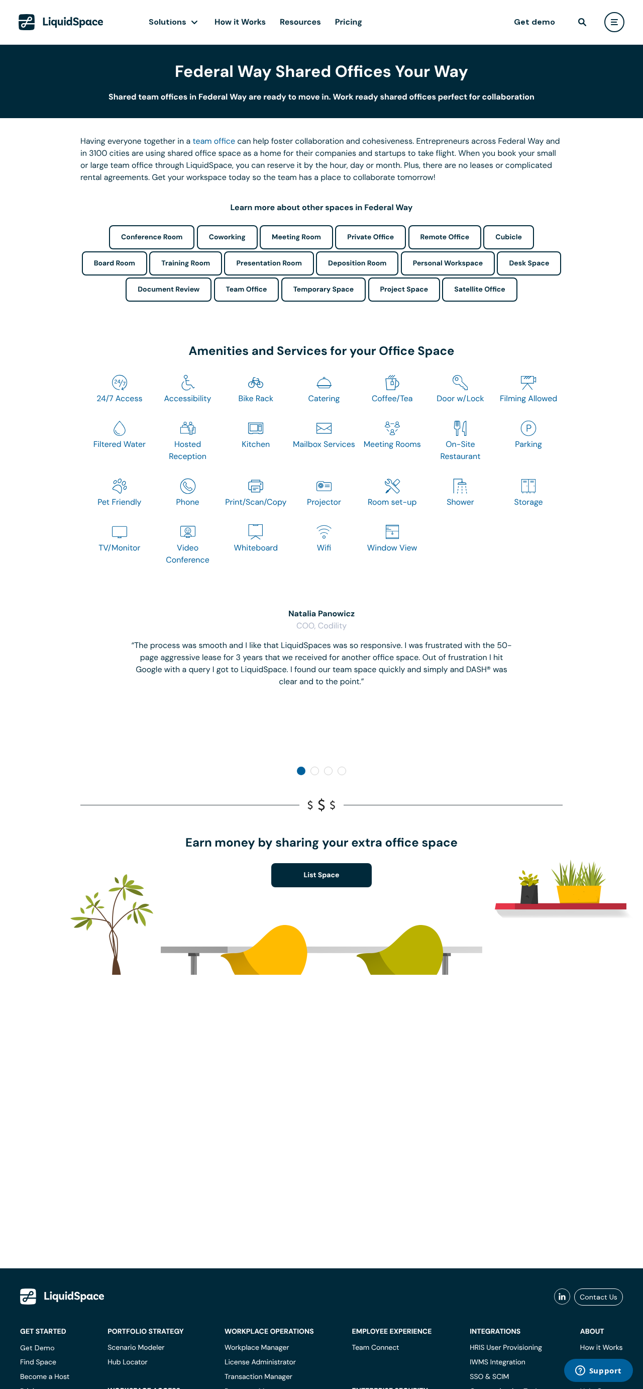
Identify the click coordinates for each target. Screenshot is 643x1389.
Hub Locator (128, 1362)
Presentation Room (268, 263)
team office (214, 141)
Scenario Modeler (136, 1347)
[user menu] (614, 22)
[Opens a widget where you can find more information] (598, 1371)
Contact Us (598, 1297)
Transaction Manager (258, 1376)
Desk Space (529, 263)
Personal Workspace (448, 263)
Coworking (227, 237)
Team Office (246, 289)
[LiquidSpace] (62, 1296)
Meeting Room (296, 237)
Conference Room (151, 237)
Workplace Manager (257, 1347)
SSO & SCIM (489, 1376)
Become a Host (44, 1376)
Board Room (114, 263)
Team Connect (375, 1347)
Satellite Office (479, 289)
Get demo (534, 22)
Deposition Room (357, 263)
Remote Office (445, 237)
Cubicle (508, 237)
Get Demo (37, 1347)
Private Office (370, 237)
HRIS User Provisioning (506, 1347)
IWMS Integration (497, 1362)
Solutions (167, 22)
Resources (300, 22)
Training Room (185, 263)
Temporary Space (323, 289)
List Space (322, 875)
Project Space (404, 289)
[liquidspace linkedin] (562, 1297)
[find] (582, 22)
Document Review (168, 289)
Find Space (38, 1362)
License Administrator (260, 1362)
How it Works (240, 22)
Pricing (348, 22)
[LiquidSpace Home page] (61, 22)
